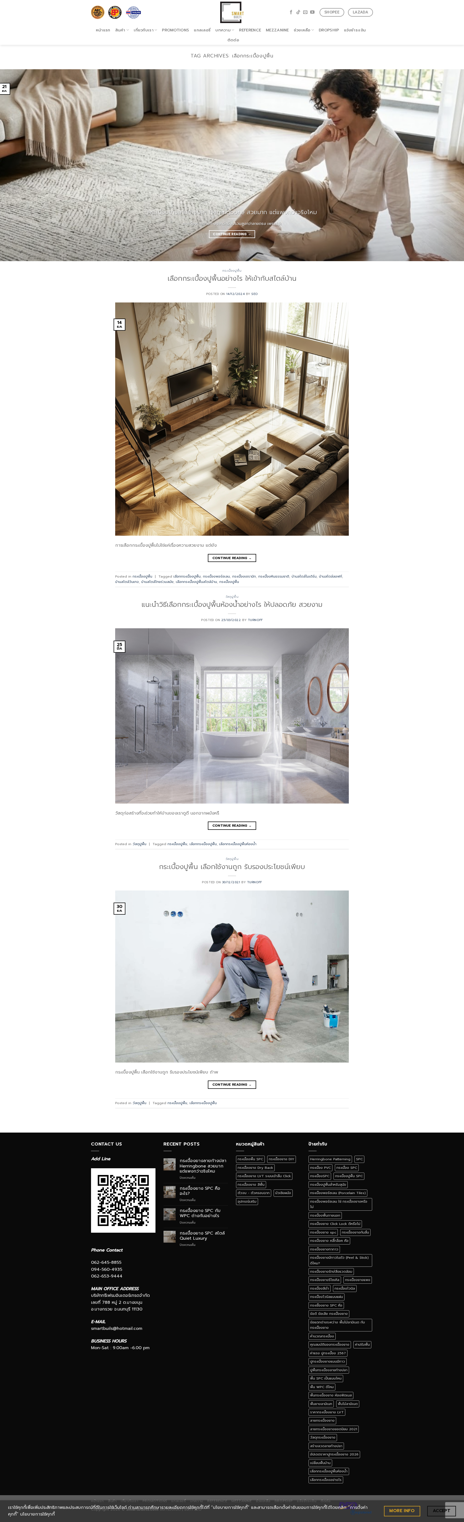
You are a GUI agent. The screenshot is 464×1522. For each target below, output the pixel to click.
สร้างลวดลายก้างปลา (326, 1445)
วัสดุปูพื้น (232, 596)
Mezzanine (277, 30)
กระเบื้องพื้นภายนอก (325, 1215)
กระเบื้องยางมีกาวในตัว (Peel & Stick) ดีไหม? (339, 1260)
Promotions (175, 30)
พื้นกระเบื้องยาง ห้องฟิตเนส (331, 1395)
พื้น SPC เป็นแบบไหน (326, 1378)
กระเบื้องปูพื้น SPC (349, 1175)
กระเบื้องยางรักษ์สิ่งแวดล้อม (331, 1271)
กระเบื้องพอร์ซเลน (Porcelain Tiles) (338, 1192)
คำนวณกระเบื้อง (322, 1336)
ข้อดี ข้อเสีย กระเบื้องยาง (329, 1313)
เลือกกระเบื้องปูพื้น (187, 576)
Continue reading (232, 234)
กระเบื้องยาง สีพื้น (251, 1184)
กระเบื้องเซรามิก (244, 576)
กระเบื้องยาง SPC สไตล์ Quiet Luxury (202, 1236)
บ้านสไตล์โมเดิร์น (304, 576)
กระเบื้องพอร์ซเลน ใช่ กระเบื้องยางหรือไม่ (338, 1204)
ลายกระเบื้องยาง (322, 1420)
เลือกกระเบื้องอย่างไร (326, 1479)
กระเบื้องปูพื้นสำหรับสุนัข (328, 1184)
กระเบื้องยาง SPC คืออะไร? (200, 1191)
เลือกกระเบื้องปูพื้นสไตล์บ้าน (196, 581)
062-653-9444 (106, 1276)
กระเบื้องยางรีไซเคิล (324, 1279)
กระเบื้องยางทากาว (324, 1249)
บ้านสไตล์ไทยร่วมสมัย (157, 581)
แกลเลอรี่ (202, 30)
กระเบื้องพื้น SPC (250, 1159)
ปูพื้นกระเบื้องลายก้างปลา (328, 1370)
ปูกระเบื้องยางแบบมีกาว (327, 1361)
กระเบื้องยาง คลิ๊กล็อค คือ (329, 1240)
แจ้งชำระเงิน (355, 30)
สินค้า (120, 30)
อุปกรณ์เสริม (247, 1201)
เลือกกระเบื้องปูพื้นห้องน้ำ (237, 843)
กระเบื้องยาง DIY (281, 1159)
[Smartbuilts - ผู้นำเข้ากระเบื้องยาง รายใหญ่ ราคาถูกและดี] (232, 12)
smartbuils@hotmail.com (116, 1328)
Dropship (329, 30)
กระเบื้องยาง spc (323, 1232)
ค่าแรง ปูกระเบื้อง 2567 (328, 1353)
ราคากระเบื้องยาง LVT (327, 1412)
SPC (359, 1159)
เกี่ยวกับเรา (144, 30)
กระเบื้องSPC (319, 1175)
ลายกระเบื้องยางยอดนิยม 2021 (333, 1429)
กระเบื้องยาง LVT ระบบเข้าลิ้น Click (264, 1175)
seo (254, 294)
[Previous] (16, 165)
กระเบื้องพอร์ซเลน (216, 576)
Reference (250, 30)
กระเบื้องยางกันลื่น (355, 1232)
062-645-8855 (106, 1262)
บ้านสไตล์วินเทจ (127, 581)
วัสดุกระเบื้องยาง (322, 1437)
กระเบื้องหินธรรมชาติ (273, 576)
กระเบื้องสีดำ (319, 1288)
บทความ (223, 30)
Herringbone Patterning (330, 1159)
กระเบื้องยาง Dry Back (255, 1167)
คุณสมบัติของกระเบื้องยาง (329, 1344)
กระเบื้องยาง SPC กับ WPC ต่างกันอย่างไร (200, 1213)
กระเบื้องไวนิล (345, 1288)
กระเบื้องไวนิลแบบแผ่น (326, 1296)
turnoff (255, 620)
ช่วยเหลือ (302, 30)
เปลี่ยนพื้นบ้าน (320, 1462)
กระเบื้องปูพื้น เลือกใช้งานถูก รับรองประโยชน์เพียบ (232, 867)
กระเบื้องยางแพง (357, 1279)
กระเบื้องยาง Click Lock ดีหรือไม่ (335, 1223)
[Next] (448, 165)
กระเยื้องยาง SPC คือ (326, 1305)
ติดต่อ (233, 40)
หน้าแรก (103, 30)
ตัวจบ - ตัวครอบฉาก (254, 1192)
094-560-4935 (106, 1269)
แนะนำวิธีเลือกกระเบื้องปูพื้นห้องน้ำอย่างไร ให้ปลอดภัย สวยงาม (232, 604)
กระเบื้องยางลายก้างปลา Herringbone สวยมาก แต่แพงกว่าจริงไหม (203, 1166)
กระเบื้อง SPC (346, 1167)
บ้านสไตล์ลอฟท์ (330, 576)
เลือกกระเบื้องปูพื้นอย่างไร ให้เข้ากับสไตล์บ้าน (232, 278)
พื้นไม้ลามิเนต (348, 1403)
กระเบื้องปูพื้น (232, 270)
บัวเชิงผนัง (283, 1192)
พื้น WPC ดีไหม (322, 1386)
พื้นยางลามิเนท (321, 1403)
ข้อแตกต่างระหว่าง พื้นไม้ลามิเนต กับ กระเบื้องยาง (337, 1325)
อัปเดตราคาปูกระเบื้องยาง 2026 (334, 1454)
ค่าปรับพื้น (362, 1344)
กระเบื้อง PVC (320, 1167)
